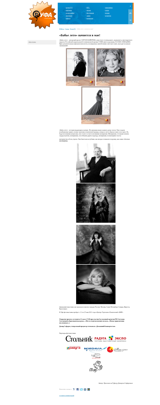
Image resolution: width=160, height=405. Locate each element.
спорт (107, 10)
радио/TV (69, 8)
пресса (68, 18)
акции (89, 10)
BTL (88, 8)
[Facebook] (77, 390)
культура (108, 16)
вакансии (90, 18)
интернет (69, 16)
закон (88, 16)
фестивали (90, 13)
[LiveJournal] (74, 390)
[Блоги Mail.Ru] (88, 390)
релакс (107, 13)
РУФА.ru (61, 29)
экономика (109, 8)
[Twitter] (81, 390)
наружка (69, 10)
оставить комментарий (66, 395)
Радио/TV (73, 29)
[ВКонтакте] (85, 390)
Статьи (67, 29)
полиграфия (70, 13)
